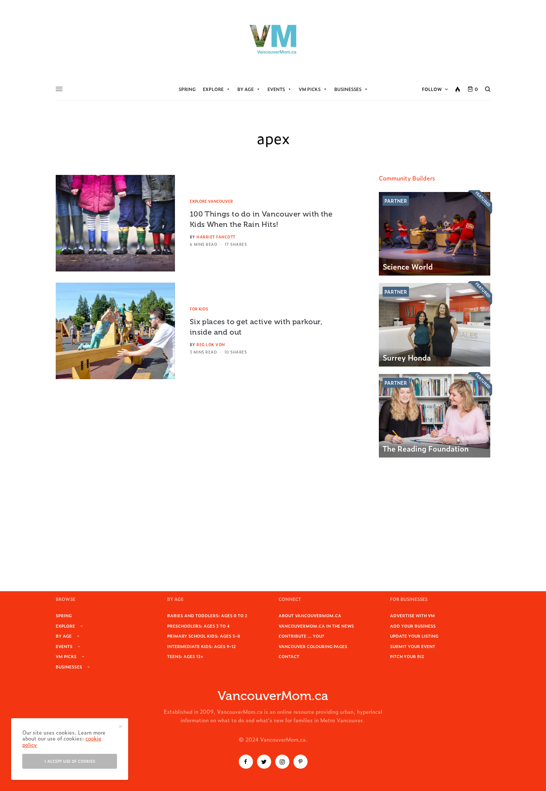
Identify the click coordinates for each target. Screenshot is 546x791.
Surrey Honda (407, 357)
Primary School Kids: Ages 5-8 (203, 636)
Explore (213, 89)
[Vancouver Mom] (273, 39)
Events (276, 89)
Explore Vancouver (211, 201)
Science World (408, 266)
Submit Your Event (412, 646)
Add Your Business (413, 626)
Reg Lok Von (210, 344)
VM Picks (310, 89)
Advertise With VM (412, 615)
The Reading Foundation (426, 448)
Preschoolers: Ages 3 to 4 (198, 626)
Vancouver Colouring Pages (313, 646)
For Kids (199, 309)
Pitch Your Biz (407, 656)
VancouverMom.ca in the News (316, 626)
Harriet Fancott (215, 237)
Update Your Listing (414, 636)
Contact (289, 656)
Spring (187, 89)
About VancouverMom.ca (310, 615)
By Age (245, 89)
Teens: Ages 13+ (185, 656)
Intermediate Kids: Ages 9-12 (201, 646)
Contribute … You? (301, 636)
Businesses (347, 89)
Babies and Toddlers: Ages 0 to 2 (207, 615)
